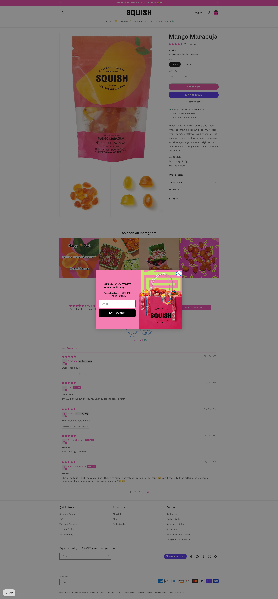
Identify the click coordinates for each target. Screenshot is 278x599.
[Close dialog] (178, 273)
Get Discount (117, 313)
